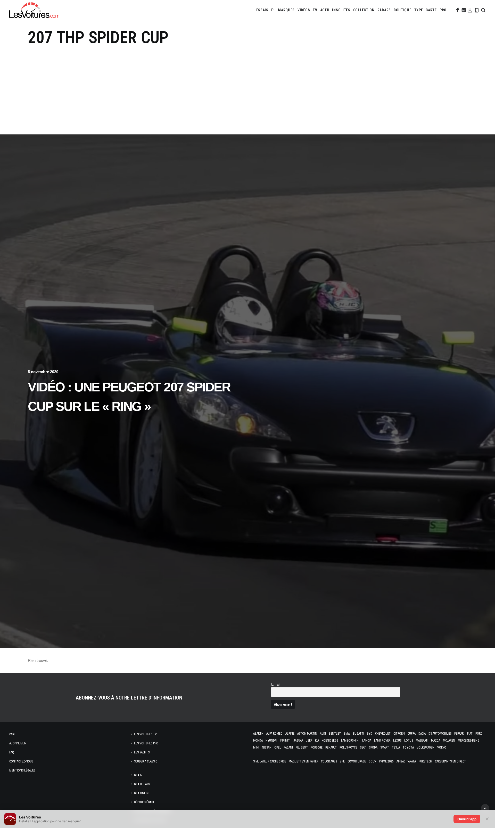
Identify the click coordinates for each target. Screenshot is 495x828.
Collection (364, 10)
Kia (317, 740)
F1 (273, 10)
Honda (258, 740)
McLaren (449, 740)
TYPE (418, 10)
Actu (324, 10)
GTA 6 (138, 775)
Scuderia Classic (145, 761)
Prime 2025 (386, 761)
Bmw (347, 733)
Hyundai (271, 740)
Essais (262, 10)
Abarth (258, 733)
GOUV (372, 761)
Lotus (408, 740)
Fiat (470, 733)
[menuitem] (262, 10)
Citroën (399, 733)
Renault (331, 747)
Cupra (412, 733)
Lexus (397, 740)
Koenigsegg (330, 740)
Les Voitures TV (145, 734)
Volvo (441, 747)
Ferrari (459, 733)
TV (315, 10)
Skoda (373, 747)
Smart (384, 747)
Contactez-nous (21, 761)
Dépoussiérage (144, 802)
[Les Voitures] (34, 10)
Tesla (396, 747)
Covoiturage (357, 761)
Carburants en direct (450, 761)
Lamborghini (350, 740)
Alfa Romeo (274, 733)
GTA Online (142, 793)
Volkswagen (425, 747)
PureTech (425, 761)
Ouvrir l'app (466, 819)
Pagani (288, 747)
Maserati (422, 740)
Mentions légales (22, 770)
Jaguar (298, 740)
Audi (323, 733)
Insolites (341, 10)
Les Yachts (142, 752)
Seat (363, 747)
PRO (443, 10)
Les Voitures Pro (146, 743)
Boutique (402, 10)
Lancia (366, 740)
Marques (286, 10)
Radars (384, 10)
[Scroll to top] (485, 808)
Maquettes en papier (303, 761)
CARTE (431, 10)
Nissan (266, 747)
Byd (369, 733)
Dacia (422, 733)
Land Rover (382, 740)
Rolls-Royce (348, 747)
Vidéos (304, 10)
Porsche (317, 747)
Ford (478, 733)
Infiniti (285, 740)
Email (275, 684)
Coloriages (329, 761)
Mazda (435, 740)
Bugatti (358, 733)
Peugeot (302, 747)
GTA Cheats (142, 784)
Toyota (408, 747)
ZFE (342, 761)
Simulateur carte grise (269, 761)
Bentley (335, 733)
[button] (457, 10)
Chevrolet (383, 733)
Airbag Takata (406, 761)
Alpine (289, 733)
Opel (277, 747)
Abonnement (18, 743)
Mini (256, 747)
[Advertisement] (247, 86)
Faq (11, 752)
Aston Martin (307, 733)
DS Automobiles (439, 733)
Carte (13, 734)
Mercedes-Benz (468, 740)
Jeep (309, 740)
